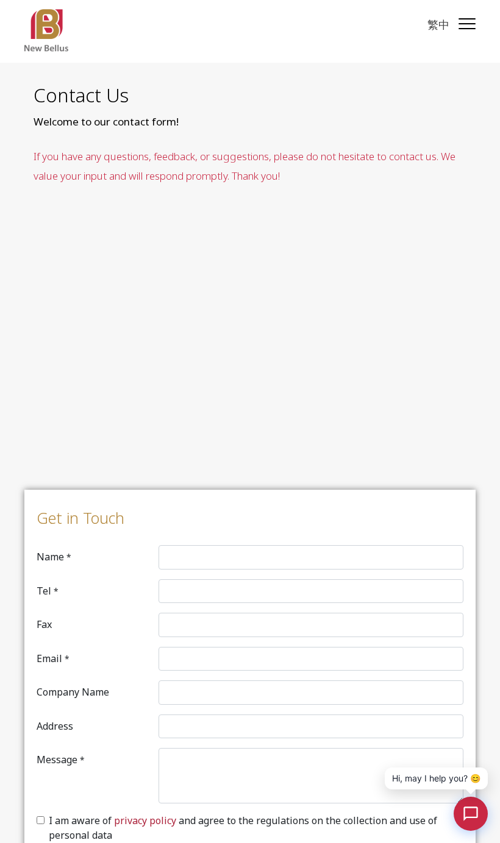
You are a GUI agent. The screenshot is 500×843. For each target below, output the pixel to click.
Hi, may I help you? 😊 (436, 778)
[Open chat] (471, 814)
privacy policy (145, 820)
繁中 (438, 24)
